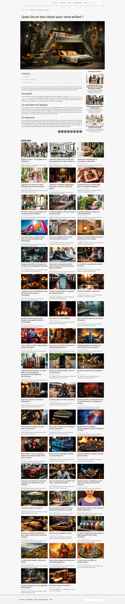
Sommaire (26, 74)
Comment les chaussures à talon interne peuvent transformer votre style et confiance (61, 266)
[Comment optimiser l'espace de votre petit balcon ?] (90, 202)
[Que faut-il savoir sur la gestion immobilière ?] (34, 390)
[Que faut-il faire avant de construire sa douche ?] (90, 308)
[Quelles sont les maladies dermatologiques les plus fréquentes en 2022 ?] (90, 417)
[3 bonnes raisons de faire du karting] (62, 390)
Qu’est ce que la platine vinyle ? (60, 533)
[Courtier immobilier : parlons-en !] (90, 281)
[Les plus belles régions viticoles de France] (34, 550)
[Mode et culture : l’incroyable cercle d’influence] (94, 100)
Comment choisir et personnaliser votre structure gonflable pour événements (33, 239)
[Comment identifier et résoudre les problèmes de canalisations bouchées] (34, 254)
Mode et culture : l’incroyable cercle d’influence (95, 107)
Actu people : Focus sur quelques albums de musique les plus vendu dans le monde (33, 455)
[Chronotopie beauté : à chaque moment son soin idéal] (94, 120)
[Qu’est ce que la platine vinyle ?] (62, 523)
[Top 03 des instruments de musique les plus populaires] (62, 417)
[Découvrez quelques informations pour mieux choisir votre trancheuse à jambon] (34, 523)
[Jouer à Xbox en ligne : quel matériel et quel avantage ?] (34, 335)
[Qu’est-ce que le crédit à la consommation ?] (90, 550)
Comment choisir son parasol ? (31, 508)
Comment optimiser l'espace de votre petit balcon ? (88, 213)
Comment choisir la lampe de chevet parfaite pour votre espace (90, 238)
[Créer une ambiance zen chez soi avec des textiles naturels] (62, 227)
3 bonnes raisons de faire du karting (62, 399)
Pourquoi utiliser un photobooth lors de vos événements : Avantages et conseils (90, 401)
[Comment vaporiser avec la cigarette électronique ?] (34, 576)
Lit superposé (27, 82)
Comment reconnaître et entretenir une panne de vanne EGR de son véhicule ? (33, 483)
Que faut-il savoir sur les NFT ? (60, 585)
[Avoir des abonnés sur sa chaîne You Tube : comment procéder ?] (62, 471)
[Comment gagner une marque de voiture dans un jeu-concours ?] (90, 335)
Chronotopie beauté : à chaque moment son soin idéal (94, 126)
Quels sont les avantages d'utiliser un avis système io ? (61, 455)
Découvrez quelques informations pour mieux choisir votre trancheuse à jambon (34, 535)
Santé (69, 2)
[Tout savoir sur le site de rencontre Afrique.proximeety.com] (62, 335)
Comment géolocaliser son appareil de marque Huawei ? (61, 292)
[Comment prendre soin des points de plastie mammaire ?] (90, 498)
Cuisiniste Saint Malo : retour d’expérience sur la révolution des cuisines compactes (94, 87)
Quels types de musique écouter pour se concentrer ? (32, 427)
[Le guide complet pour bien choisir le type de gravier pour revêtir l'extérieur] (90, 523)
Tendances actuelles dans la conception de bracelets (87, 160)
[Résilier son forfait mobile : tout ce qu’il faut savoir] (62, 361)
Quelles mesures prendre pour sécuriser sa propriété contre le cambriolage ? (32, 320)
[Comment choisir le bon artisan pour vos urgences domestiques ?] (34, 202)
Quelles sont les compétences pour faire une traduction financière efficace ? (89, 483)
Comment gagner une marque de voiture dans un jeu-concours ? (89, 346)
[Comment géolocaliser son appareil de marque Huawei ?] (62, 281)
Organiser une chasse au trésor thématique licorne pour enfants (32, 185)
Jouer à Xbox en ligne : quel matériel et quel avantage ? (34, 346)
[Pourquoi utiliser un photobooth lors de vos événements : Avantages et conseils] (90, 390)
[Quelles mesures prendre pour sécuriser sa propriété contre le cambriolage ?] (34, 308)
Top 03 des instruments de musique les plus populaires (62, 427)
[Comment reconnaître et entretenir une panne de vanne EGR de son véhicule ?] (34, 471)
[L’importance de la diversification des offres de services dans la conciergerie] (34, 281)
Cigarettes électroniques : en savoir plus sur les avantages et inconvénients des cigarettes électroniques (33, 373)
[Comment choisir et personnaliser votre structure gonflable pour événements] (34, 227)
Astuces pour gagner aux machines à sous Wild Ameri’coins (62, 561)
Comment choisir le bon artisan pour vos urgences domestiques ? (34, 213)
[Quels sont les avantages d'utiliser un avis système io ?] (62, 444)
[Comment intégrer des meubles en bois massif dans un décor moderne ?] (62, 150)
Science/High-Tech (78, 2)
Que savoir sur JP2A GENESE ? (59, 318)
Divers (85, 2)
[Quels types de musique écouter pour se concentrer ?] (34, 417)
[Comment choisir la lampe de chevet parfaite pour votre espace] (90, 227)
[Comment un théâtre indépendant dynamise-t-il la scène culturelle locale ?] (62, 175)
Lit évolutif (26, 76)
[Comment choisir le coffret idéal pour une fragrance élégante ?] (90, 175)
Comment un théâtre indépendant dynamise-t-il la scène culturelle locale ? (61, 186)
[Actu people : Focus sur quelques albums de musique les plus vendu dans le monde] (34, 444)
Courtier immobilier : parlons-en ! (89, 291)
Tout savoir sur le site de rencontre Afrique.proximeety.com (61, 346)
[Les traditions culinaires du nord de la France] (90, 254)
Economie (55, 2)
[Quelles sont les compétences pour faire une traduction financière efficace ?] (90, 471)
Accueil (22, 10)
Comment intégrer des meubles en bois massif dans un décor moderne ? (62, 160)
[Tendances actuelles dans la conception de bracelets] (90, 150)
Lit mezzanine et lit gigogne (30, 79)
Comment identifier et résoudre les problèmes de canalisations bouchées (34, 265)
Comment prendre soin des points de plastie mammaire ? (90, 509)
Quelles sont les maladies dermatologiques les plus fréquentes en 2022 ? (90, 428)
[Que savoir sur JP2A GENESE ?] (62, 308)
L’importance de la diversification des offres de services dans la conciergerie (34, 293)
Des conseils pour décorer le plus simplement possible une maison (61, 509)
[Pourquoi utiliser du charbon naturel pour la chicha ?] (90, 444)
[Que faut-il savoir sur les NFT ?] (62, 576)
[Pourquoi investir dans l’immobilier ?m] (90, 361)
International (63, 2)
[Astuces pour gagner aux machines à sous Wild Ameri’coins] (62, 550)
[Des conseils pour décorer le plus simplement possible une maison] (62, 498)
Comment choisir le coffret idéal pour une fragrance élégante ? (88, 185)
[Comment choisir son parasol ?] (34, 498)
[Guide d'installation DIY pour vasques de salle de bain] (62, 202)
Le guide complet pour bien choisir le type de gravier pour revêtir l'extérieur (90, 535)
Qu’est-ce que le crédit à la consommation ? (86, 561)
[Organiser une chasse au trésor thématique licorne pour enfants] (34, 175)
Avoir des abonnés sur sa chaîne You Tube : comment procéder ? (62, 482)
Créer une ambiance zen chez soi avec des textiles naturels (60, 238)
